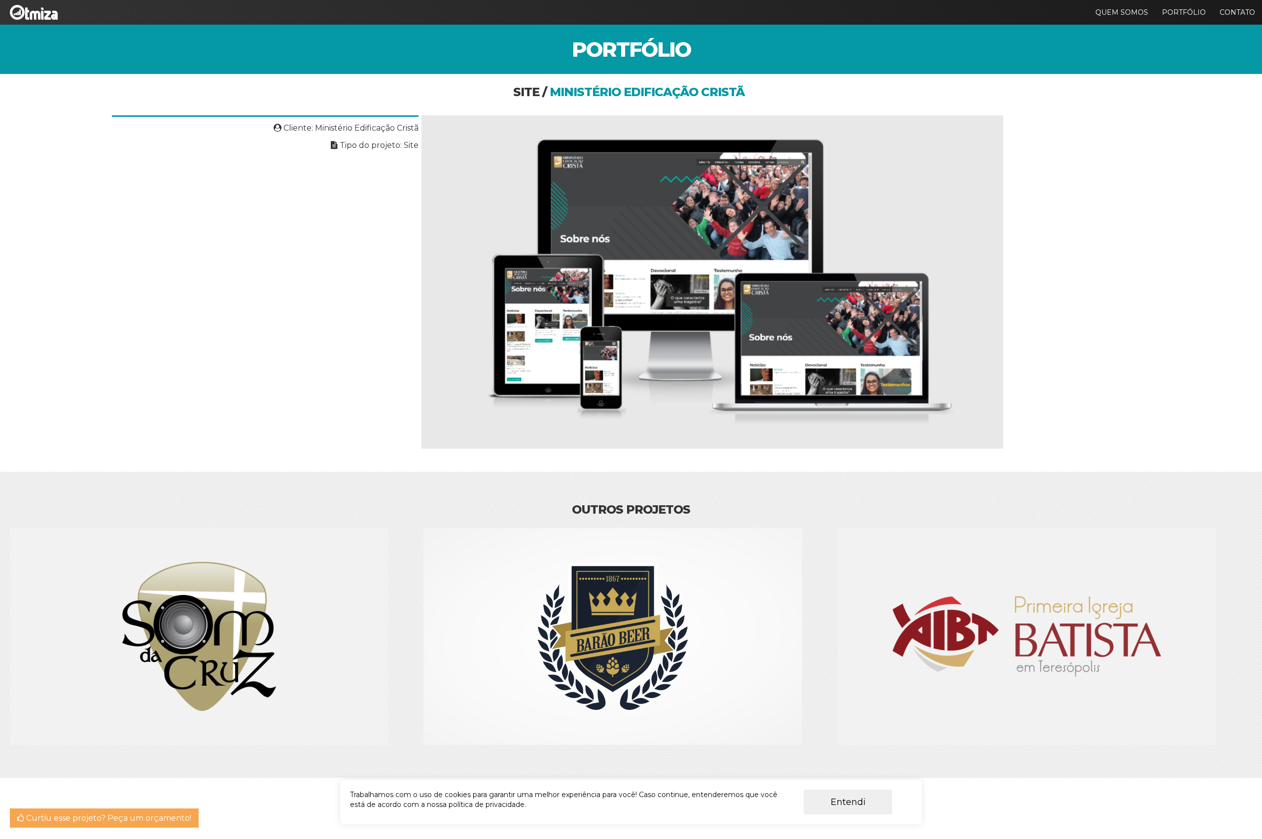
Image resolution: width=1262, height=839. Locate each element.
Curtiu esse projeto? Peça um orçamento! (107, 818)
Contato (1237, 12)
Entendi (848, 802)
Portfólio (1184, 12)
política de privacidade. (487, 804)
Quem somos (1121, 12)
